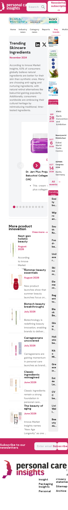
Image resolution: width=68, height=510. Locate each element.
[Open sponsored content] (34, 23)
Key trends (56, 30)
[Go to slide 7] (33, 207)
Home (13, 29)
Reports (46, 29)
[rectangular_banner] (53, 95)
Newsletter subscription (58, 4)
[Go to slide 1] (14, 207)
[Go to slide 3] (20, 207)
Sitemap (61, 486)
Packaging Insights (46, 485)
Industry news (23, 30)
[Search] (43, 7)
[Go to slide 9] (39, 207)
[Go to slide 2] (17, 207)
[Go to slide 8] (36, 207)
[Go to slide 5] (27, 207)
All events (53, 183)
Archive (61, 490)
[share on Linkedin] (38, 44)
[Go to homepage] (34, 477)
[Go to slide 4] (23, 207)
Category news (34, 30)
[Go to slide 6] (30, 207)
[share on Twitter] (44, 44)
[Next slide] (36, 165)
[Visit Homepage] (15, 12)
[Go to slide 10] (42, 207)
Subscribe (62, 446)
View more (38, 232)
